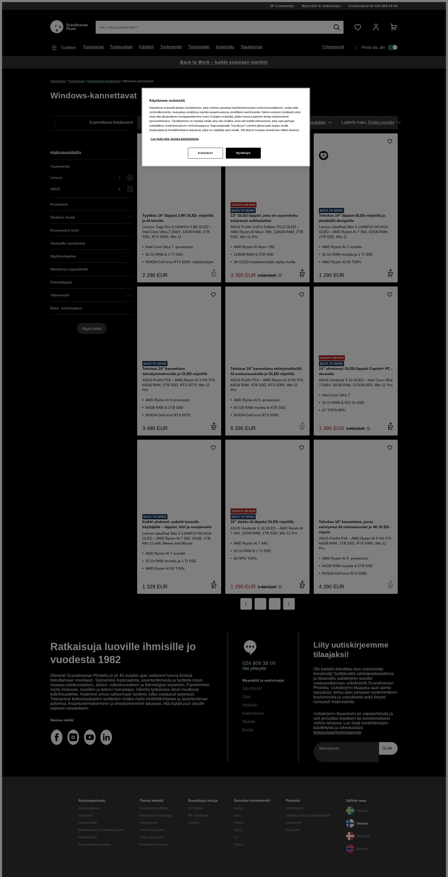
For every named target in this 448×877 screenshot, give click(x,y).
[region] (226, 127)
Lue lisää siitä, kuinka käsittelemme (175, 138)
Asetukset (205, 152)
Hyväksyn (243, 152)
